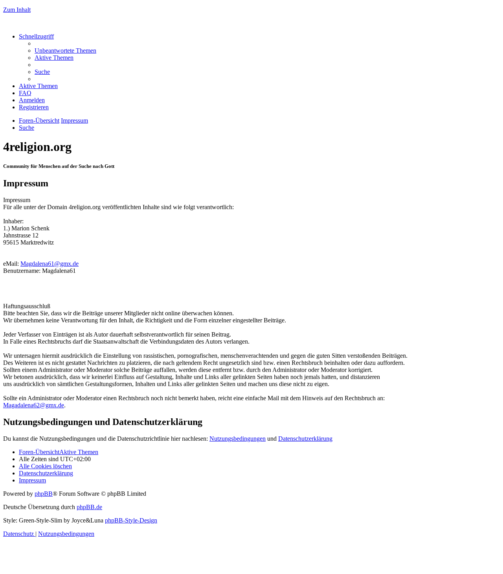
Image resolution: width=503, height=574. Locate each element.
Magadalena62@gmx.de (33, 405)
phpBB (44, 493)
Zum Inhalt (17, 9)
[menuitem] (65, 50)
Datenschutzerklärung (305, 438)
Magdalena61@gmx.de (49, 263)
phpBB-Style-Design (131, 520)
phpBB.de (89, 507)
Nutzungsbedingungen (237, 438)
